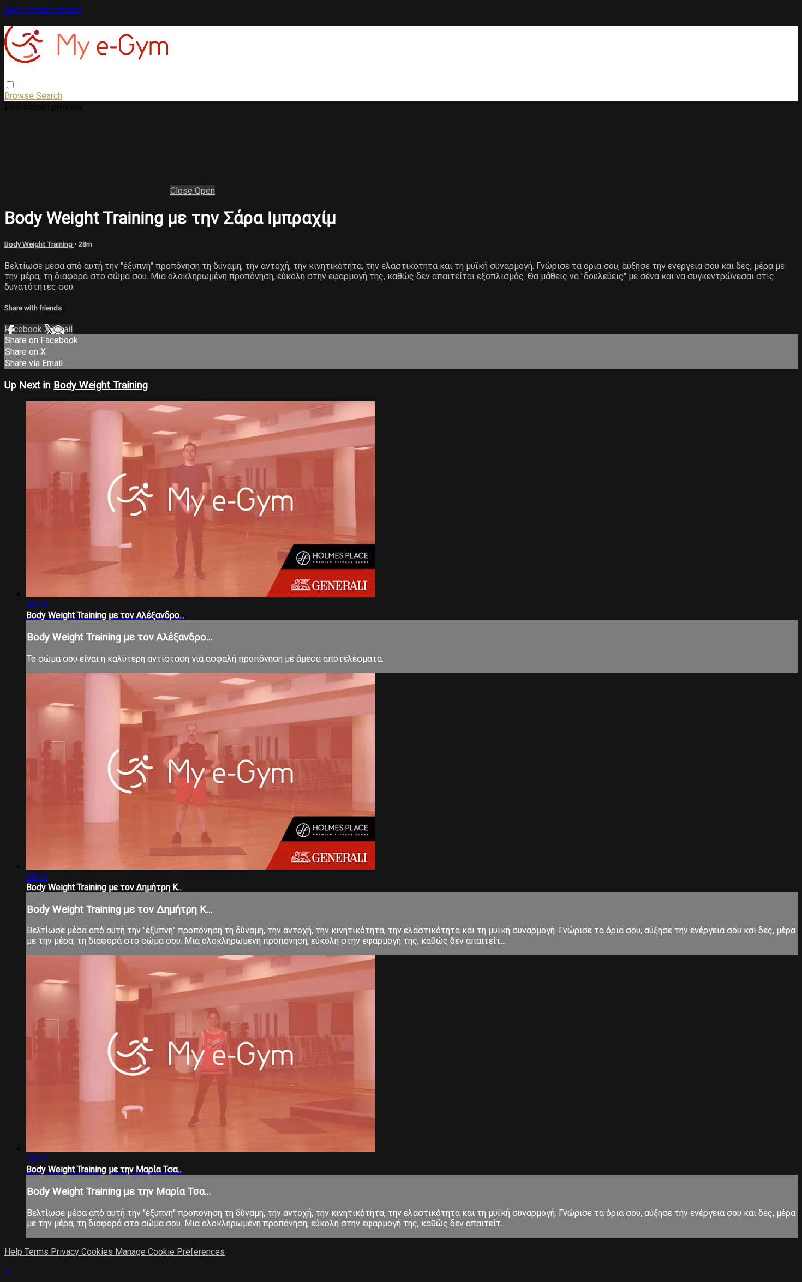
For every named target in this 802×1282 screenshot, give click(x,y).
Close (182, 190)
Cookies (98, 1252)
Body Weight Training (39, 244)
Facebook (24, 329)
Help (14, 1252)
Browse (20, 96)
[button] (10, 84)
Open (205, 190)
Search (49, 96)
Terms (38, 1252)
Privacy (66, 1252)
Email (62, 329)
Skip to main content (43, 9)
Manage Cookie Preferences (170, 1252)
